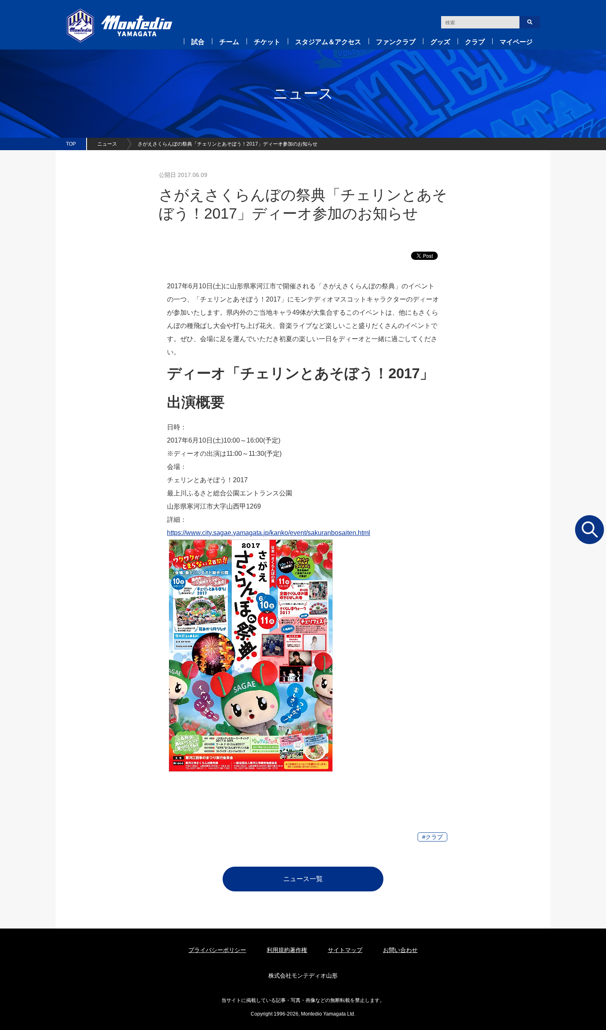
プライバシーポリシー (217, 950)
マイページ (516, 41)
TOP (71, 144)
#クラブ (432, 837)
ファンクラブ (396, 41)
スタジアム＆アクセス (328, 41)
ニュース (107, 144)
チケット (267, 41)
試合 (197, 41)
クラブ (475, 41)
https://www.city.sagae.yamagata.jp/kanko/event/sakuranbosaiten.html (268, 532)
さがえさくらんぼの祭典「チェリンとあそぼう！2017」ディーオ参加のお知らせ (227, 144)
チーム (229, 41)
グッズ (440, 41)
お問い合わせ (400, 950)
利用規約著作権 (287, 950)
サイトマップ (345, 950)
